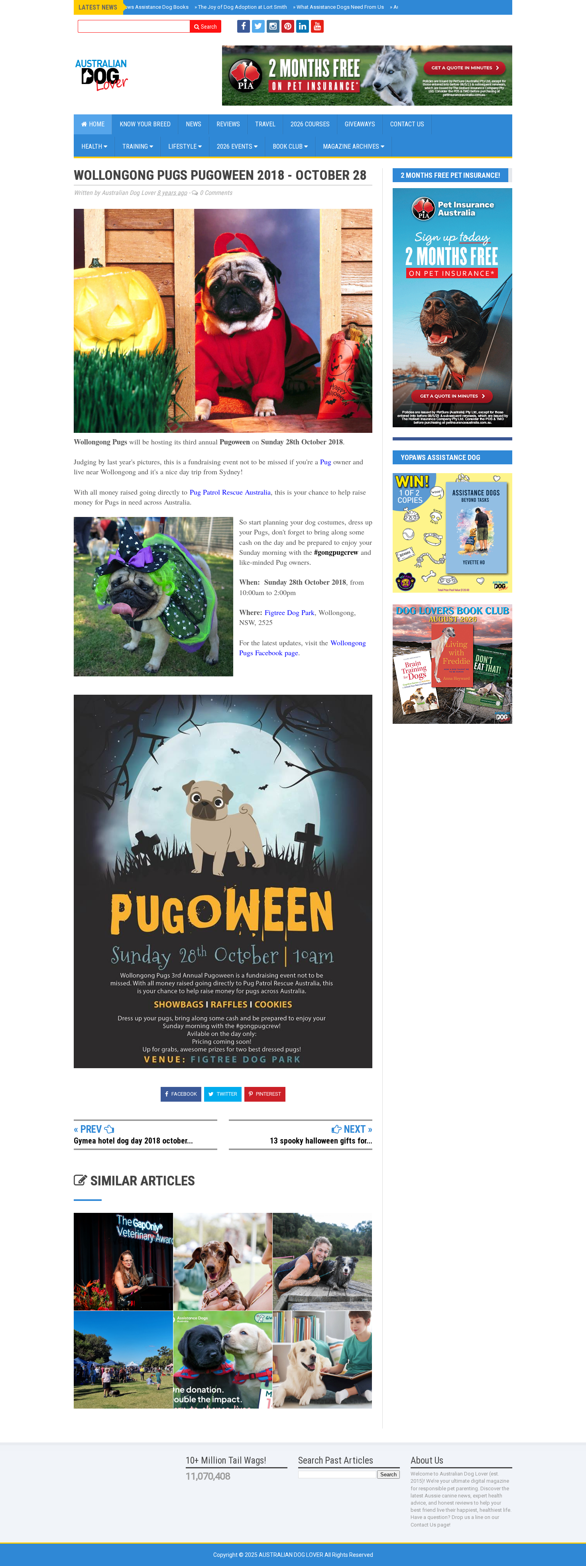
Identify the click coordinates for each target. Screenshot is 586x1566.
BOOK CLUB (288, 146)
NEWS (193, 124)
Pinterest (268, 1094)
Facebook (183, 1094)
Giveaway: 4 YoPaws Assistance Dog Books (136, 7)
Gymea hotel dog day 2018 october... (133, 1141)
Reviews (228, 124)
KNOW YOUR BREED (145, 124)
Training (135, 146)
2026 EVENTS (235, 146)
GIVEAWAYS (360, 124)
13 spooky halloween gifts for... (321, 1141)
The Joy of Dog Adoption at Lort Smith (241, 7)
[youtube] (317, 26)
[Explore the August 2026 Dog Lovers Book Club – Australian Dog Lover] (452, 721)
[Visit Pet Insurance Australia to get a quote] (367, 75)
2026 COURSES (310, 124)
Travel (265, 124)
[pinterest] (287, 26)
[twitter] (258, 26)
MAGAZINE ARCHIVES (352, 146)
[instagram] (273, 26)
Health (92, 146)
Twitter (226, 1094)
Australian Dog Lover (291, 1555)
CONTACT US (407, 124)
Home (95, 124)
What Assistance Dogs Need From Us (338, 7)
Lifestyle (183, 146)
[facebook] (243, 26)
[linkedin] (302, 26)
